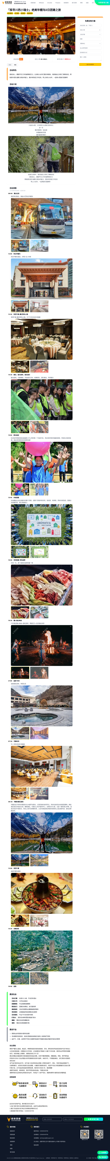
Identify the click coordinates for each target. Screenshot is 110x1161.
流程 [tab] (15, 64)
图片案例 (74, 2)
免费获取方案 (103, 2)
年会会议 (57, 2)
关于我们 (94, 2)
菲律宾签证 (60, 1158)
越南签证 (76, 1158)
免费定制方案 (93, 1119)
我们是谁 (12, 1152)
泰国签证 (72, 1158)
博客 (81, 2)
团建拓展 (33, 2)
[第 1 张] (20, 246)
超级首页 (12, 1131)
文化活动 (49, 2)
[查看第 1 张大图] (42, 218)
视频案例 (66, 2)
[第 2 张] (39, 246)
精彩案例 (12, 1138)
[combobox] (90, 43)
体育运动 (41, 2)
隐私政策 (36, 1145)
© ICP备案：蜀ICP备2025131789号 (94, 1158)
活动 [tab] (10, 64)
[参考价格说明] (63, 59)
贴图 (87, 2)
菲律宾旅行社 (54, 1158)
